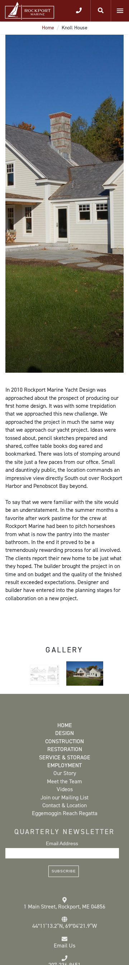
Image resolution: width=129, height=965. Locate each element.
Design (64, 733)
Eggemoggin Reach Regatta (64, 813)
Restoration (64, 749)
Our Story (64, 773)
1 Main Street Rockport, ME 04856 (64, 906)
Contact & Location (64, 805)
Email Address (62, 843)
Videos (65, 789)
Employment (64, 765)
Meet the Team (64, 781)
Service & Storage (64, 757)
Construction (64, 741)
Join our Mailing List (64, 797)
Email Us (64, 945)
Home (48, 27)
